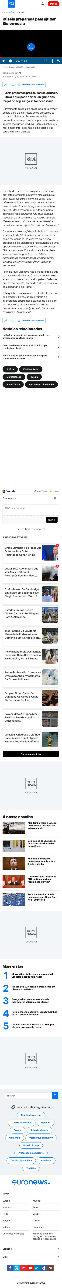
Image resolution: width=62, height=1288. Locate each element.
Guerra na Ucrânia (21, 1122)
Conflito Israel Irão (31, 1115)
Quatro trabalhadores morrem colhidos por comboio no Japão (25, 346)
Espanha (45, 1122)
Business (7, 1207)
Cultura (36, 1220)
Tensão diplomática (21, 1160)
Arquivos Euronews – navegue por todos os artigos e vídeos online (44, 1236)
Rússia (34, 376)
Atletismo (46, 1160)
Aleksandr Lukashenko (41, 384)
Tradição (31, 1168)
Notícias (11, 12)
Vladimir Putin (30, 369)
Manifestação (14, 376)
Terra (35, 1207)
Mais (5, 1256)
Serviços (7, 1248)
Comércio (14, 1137)
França (17, 1130)
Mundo (22, 12)
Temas (6, 1193)
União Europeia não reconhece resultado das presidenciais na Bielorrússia (26, 336)
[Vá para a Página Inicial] (11, 4)
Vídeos (6, 1227)
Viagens (7, 1220)
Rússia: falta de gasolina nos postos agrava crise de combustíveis (25, 357)
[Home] (3, 12)
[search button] (55, 1095)
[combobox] (31, 1095)
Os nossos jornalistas (13, 1233)
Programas (38, 1227)
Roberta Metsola (39, 1130)
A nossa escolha (18, 817)
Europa (6, 1200)
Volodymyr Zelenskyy (41, 1137)
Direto (53, 3)
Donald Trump (31, 1145)
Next (5, 1213)
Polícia (10, 369)
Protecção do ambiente (31, 1152)
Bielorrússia (13, 384)
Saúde (36, 1213)
